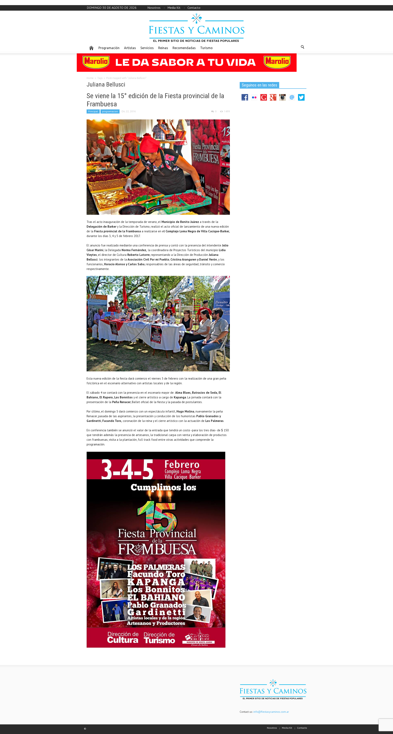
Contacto (193, 8)
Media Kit (174, 8)
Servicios (147, 48)
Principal (93, 111)
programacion (110, 111)
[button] (302, 48)
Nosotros (153, 8)
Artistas (130, 48)
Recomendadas (184, 48)
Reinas (163, 48)
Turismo (206, 48)
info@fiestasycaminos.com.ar (271, 712)
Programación (109, 48)
